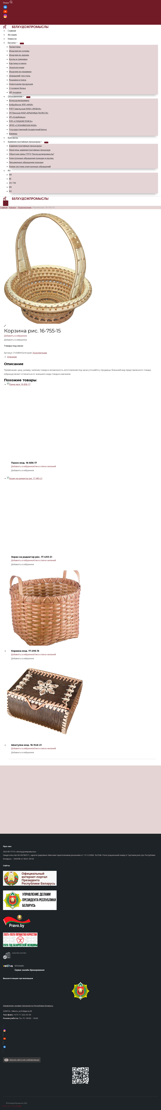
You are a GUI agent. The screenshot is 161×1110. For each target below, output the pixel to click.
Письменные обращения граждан (26, 162)
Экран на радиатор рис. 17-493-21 (31, 557)
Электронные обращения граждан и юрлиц (31, 158)
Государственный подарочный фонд (28, 129)
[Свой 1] (80, 16)
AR (10, 174)
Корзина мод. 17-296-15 (25, 651)
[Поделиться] (152, 3)
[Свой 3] (80, 7)
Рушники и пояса (17, 80)
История (12, 34)
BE (10, 178)
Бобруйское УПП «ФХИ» (21, 104)
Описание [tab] (12, 356)
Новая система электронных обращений (30, 166)
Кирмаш (13, 133)
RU (9, 170)
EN (10, 187)
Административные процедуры (25, 145)
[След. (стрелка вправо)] (156, 555)
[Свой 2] (80, 11)
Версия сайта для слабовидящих (24, 1059)
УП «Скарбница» (17, 117)
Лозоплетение (16, 67)
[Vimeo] (80, 1047)
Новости (12, 38)
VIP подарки (15, 92)
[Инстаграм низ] (80, 1030)
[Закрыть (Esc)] (158, 3)
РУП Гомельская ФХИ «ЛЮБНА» (25, 108)
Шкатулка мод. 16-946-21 (26, 745)
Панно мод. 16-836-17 (24, 462)
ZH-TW (12, 183)
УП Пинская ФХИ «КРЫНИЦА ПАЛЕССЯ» (28, 113)
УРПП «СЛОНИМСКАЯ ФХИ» (23, 125)
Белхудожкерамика (19, 100)
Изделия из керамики (20, 71)
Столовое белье (17, 88)
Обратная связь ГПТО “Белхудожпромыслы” (31, 154)
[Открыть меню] (5, 203)
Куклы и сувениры (18, 59)
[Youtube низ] (80, 1039)
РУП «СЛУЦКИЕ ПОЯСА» (21, 121)
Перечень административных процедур (29, 150)
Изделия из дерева (19, 55)
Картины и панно (17, 63)
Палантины (15, 46)
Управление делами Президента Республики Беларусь (28, 1005)
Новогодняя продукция (21, 84)
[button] (15, 335)
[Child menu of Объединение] (28, 97)
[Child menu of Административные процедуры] (46, 142)
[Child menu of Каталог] (22, 43)
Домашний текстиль (19, 75)
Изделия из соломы (19, 51)
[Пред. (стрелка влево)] (4, 555)
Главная (12, 30)
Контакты (13, 137)
